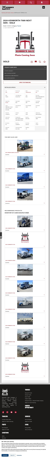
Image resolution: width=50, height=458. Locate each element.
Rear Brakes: (7, 123)
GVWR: (27, 112)
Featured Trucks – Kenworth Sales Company (34, 400)
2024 (6, 92)
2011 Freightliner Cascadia (12, 152)
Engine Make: (7, 101)
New (36, 92)
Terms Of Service (28, 429)
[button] (7, 2)
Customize (19, 455)
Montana (4, 438)
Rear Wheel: (27, 123)
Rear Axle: (27, 117)
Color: (26, 95)
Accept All (5, 455)
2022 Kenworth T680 (10, 168)
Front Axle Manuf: (18, 105)
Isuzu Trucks (27, 396)
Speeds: (37, 123)
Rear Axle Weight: (38, 117)
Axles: (6, 95)
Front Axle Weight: (28, 105)
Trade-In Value (28, 398)
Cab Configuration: (18, 95)
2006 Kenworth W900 (10, 260)
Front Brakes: (38, 105)
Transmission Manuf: (19, 127)
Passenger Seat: (18, 117)
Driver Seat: (37, 95)
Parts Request (5, 427)
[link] (32, 62)
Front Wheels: (38, 101)
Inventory (4, 12)
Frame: (6, 105)
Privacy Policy (28, 427)
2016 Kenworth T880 (10, 341)
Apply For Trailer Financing (7, 421)
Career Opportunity (29, 407)
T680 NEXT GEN (28, 92)
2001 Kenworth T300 (10, 244)
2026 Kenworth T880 (10, 201)
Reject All (12, 455)
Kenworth (17, 92)
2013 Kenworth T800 (10, 276)
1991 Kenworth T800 (10, 228)
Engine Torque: (28, 101)
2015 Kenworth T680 (10, 309)
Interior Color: (7, 117)
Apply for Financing (25, 82)
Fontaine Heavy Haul (6, 419)
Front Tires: (7, 112)
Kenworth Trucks (28, 392)
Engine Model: (18, 101)
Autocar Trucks (28, 394)
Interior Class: (38, 112)
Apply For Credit (5, 429)
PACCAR (6, 102)
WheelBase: (27, 127)
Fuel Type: (17, 112)
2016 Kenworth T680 (10, 325)
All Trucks (8, 12)
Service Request (28, 419)
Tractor (12, 12)
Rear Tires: (17, 123)
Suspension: (7, 127)
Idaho (3, 436)
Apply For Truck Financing (30, 402)
